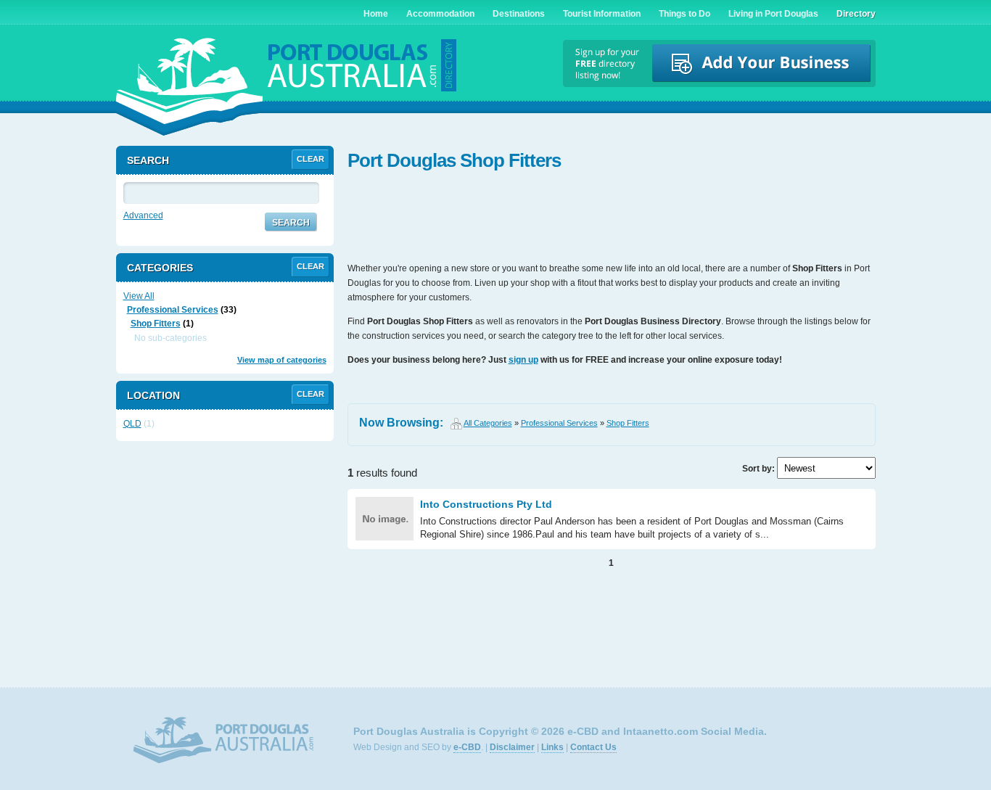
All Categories (488, 423)
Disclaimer (512, 747)
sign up (523, 360)
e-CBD (467, 747)
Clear (310, 159)
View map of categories (281, 359)
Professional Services (559, 423)
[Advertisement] (612, 217)
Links (552, 747)
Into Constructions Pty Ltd (486, 504)
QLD (132, 424)
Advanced (143, 215)
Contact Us (593, 747)
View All (139, 296)
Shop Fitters (627, 423)
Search (291, 223)
